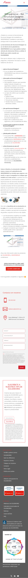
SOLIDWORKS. (16, 143)
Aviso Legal (7, 468)
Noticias (6, 511)
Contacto (6, 466)
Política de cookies (9, 471)
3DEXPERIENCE (17, 139)
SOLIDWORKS (6, 255)
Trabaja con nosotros (10, 463)
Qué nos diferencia (9, 458)
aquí (16, 363)
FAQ (5, 516)
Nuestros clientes (9, 460)
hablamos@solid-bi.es (14, 309)
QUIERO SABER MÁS (13, 269)
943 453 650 (11, 300)
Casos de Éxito (8, 513)
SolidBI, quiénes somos (10, 452)
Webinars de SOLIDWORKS (11, 503)
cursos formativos (19, 148)
